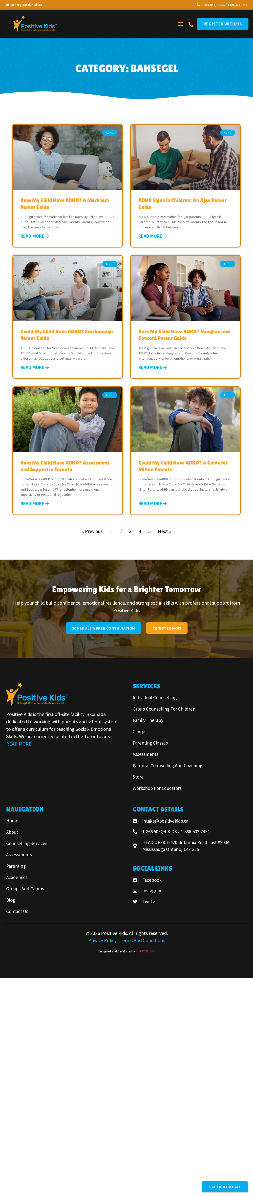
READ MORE (18, 744)
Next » (164, 531)
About (12, 832)
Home (12, 821)
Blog (10, 900)
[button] (181, 24)
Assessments (145, 754)
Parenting (16, 866)
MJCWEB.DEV (145, 951)
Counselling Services (26, 843)
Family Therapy (148, 720)
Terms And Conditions (142, 940)
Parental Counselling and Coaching (167, 765)
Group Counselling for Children (164, 709)
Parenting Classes (150, 743)
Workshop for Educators (157, 788)
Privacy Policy (103, 940)
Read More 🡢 (35, 236)
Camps (139, 731)
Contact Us (17, 911)
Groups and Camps (25, 889)
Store (138, 777)
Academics (16, 877)
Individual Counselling (155, 697)
